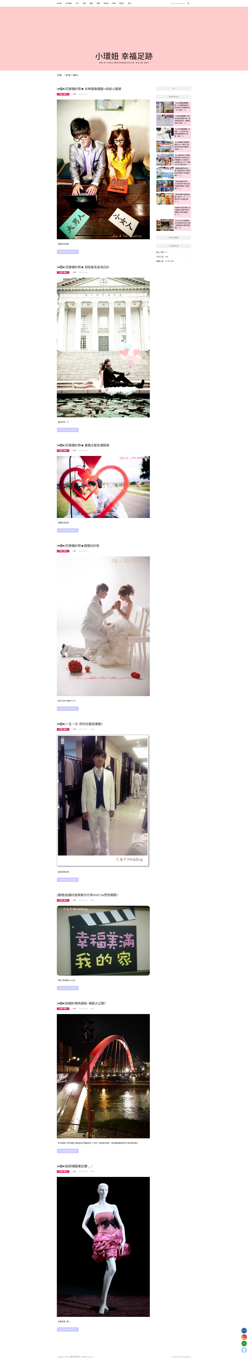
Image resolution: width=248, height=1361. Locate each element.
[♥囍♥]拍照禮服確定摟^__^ (75, 1166)
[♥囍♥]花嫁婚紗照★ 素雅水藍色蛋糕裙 (83, 445)
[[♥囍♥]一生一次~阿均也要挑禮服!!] (103, 801)
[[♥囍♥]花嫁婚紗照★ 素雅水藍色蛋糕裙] (103, 487)
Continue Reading (67, 252)
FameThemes (187, 1357)
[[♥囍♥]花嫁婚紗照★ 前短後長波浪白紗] (103, 347)
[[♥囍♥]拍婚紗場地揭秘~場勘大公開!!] (103, 1076)
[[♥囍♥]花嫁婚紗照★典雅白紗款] (103, 626)
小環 (74, 94)
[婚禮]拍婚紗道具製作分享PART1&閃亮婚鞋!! (87, 895)
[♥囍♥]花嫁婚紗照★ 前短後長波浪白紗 (83, 267)
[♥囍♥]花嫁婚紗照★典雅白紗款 (78, 545)
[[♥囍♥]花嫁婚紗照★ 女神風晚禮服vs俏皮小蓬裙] (103, 169)
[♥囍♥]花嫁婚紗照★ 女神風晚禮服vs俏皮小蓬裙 (89, 89)
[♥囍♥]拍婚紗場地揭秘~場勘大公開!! (81, 1003)
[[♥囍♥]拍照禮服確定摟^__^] (103, 1247)
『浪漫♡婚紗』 (63, 94)
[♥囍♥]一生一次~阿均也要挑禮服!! (80, 724)
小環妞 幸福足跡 (124, 56)
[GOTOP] (244, 1350)
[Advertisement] (124, 32)
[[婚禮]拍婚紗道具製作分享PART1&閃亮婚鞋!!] (103, 940)
